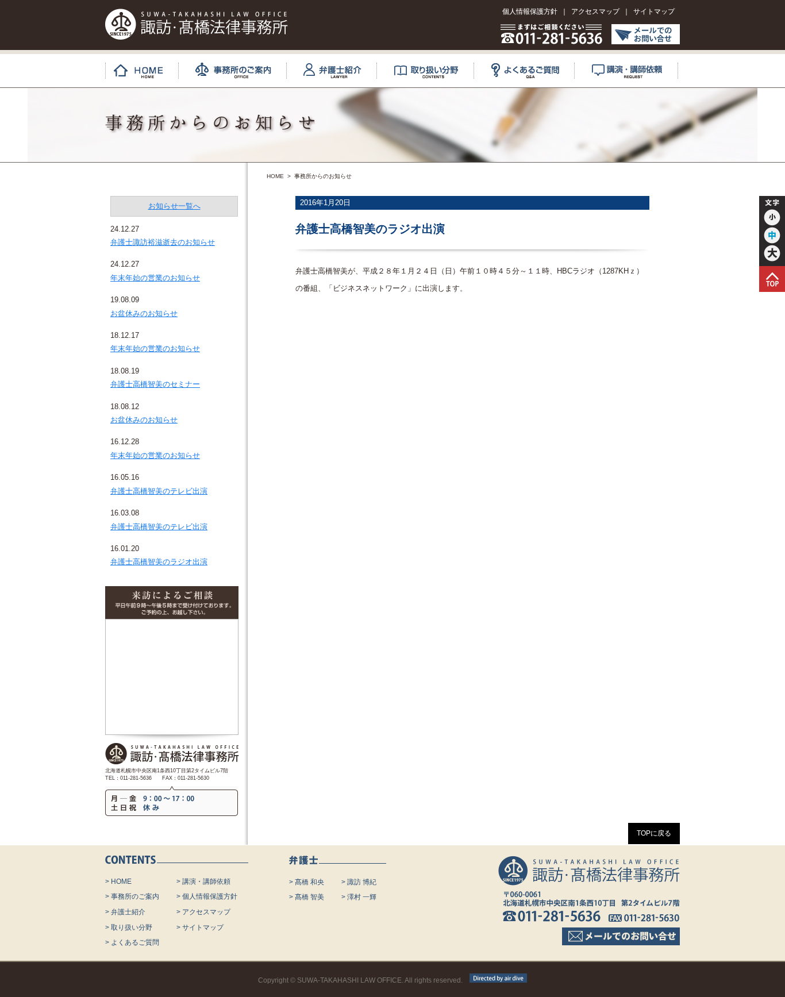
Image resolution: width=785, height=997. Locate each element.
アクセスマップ (595, 11)
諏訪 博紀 (361, 882)
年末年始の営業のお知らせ (155, 278)
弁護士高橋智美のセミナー (155, 384)
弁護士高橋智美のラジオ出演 (158, 561)
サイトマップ (654, 11)
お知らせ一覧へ (174, 206)
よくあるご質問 (533, 71)
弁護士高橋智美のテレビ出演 (158, 491)
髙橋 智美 (309, 897)
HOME (146, 71)
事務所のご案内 (241, 71)
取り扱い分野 (434, 71)
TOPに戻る (654, 833)
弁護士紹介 (340, 71)
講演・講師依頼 (634, 71)
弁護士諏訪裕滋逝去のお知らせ (162, 242)
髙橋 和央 (309, 882)
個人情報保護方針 (529, 11)
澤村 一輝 (361, 897)
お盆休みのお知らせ (144, 313)
